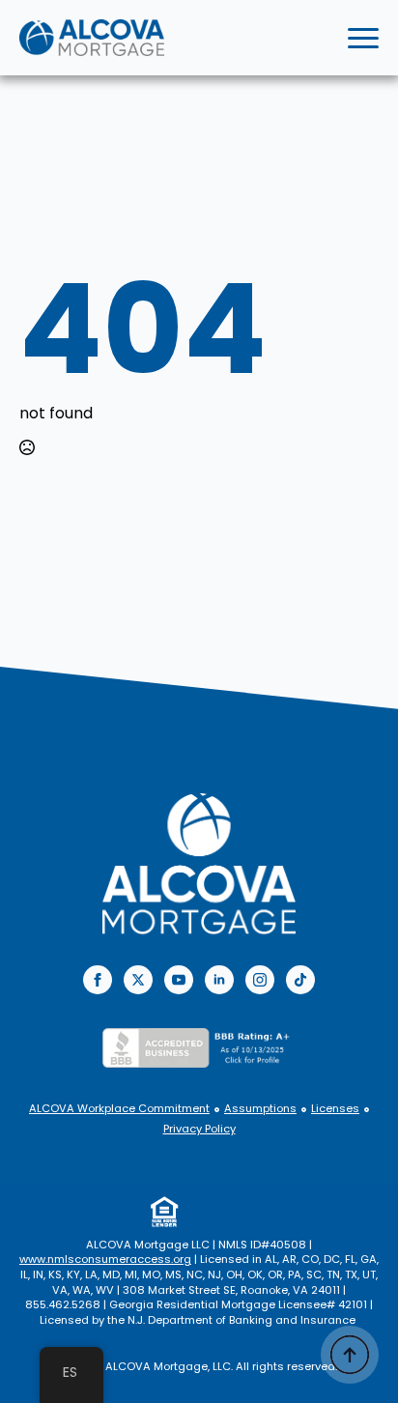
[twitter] (138, 979)
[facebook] (97, 979)
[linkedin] (219, 979)
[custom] (300, 979)
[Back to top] (350, 1355)
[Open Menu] (363, 37)
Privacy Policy (199, 1129)
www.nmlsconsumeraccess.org (105, 1259)
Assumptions (260, 1109)
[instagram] (259, 979)
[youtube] (178, 979)
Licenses (335, 1109)
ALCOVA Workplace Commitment (119, 1109)
